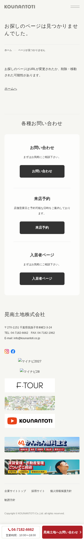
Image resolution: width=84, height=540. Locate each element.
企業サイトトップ (15, 491)
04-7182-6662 (22, 529)
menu (75, 7)
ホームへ (10, 88)
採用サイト (38, 491)
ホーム (8, 50)
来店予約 (42, 227)
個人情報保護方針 (61, 491)
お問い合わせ (42, 171)
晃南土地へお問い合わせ (60, 532)
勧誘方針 (9, 500)
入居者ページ (42, 278)
